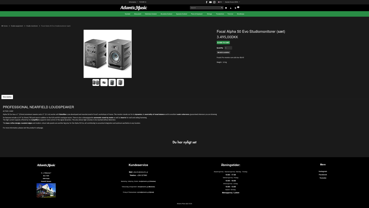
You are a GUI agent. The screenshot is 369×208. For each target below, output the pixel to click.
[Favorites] (226, 8)
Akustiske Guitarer (166, 14)
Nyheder (127, 14)
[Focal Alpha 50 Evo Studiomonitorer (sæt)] (108, 54)
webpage (39, 128)
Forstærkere (220, 14)
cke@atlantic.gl (144, 181)
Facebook (323, 174)
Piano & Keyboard (196, 14)
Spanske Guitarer (181, 14)
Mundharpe (240, 14)
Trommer (230, 14)
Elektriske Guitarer (151, 14)
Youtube (323, 178)
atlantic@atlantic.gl (140, 172)
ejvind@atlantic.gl (143, 192)
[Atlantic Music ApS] (134, 7)
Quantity (220, 48)
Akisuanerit (137, 14)
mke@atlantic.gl (143, 187)
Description (7, 97)
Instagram (323, 171)
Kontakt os (142, 2)
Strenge (209, 14)
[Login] (230, 8)
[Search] (222, 7)
